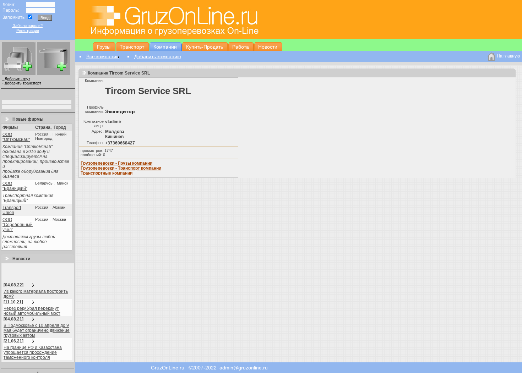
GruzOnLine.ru (167, 368)
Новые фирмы (26, 119)
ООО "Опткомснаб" (16, 137)
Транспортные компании (106, 173)
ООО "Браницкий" (14, 186)
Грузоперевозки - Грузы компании (116, 163)
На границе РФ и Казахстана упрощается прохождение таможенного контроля (33, 352)
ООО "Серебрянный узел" (17, 224)
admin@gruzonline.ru (243, 368)
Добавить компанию (157, 56)
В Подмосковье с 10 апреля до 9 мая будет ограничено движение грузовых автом (37, 330)
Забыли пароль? (27, 25)
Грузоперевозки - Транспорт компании (121, 168)
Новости (19, 258)
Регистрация (27, 30)
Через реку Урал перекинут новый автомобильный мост (32, 311)
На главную (508, 56)
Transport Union (11, 210)
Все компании (102, 56)
